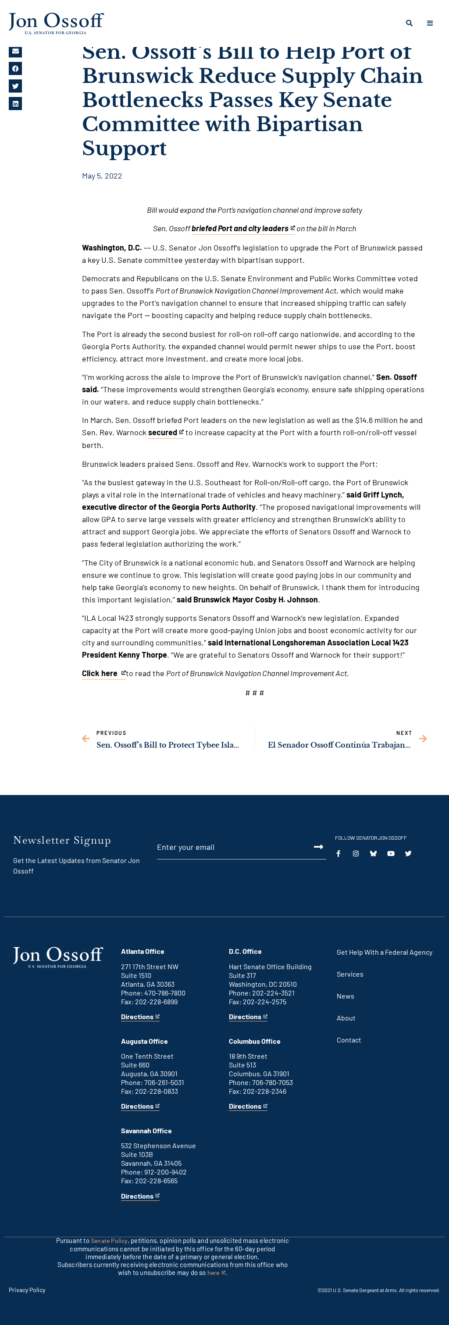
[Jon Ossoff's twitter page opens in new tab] (408, 853)
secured (163, 433)
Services (350, 974)
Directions (137, 1016)
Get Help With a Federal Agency (384, 952)
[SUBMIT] (309, 847)
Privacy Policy (27, 1289)
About (346, 1017)
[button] (15, 50)
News (345, 996)
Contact (349, 1039)
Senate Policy (109, 1240)
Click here (100, 674)
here (216, 1273)
